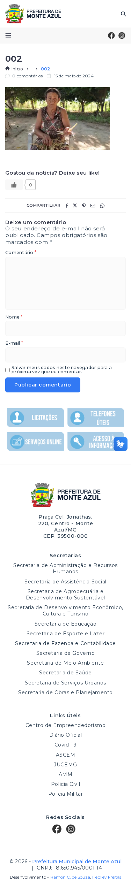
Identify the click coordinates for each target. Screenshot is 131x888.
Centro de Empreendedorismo (66, 725)
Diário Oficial (65, 735)
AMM (66, 774)
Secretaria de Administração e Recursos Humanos (65, 568)
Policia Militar (65, 794)
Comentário (20, 253)
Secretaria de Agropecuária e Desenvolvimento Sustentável (65, 594)
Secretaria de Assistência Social (65, 582)
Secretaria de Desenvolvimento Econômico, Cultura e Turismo (65, 610)
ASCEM (65, 755)
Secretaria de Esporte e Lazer (65, 633)
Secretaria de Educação (65, 624)
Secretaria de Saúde (65, 672)
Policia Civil (65, 784)
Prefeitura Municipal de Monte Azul (33, 13)
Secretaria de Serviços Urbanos (65, 683)
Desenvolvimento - (50, 877)
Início (17, 69)
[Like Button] (14, 184)
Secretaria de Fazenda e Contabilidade (65, 643)
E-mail (14, 343)
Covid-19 (65, 745)
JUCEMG (65, 764)
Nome (13, 317)
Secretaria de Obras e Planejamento (65, 692)
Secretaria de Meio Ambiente (65, 663)
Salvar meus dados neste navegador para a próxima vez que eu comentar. (62, 370)
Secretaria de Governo (65, 653)
